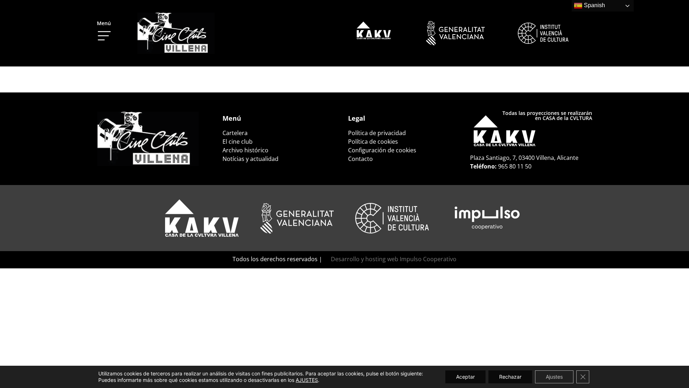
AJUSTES (307, 380)
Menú (104, 23)
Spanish (593, 5)
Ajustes (554, 377)
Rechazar (510, 377)
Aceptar (465, 377)
